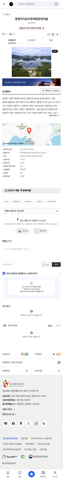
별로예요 (43, 231)
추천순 (58, 326)
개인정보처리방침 (10, 438)
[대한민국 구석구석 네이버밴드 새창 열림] (44, 423)
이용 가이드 (7, 409)
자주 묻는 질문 (30, 449)
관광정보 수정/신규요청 (12, 362)
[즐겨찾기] (48, 34)
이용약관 (24, 438)
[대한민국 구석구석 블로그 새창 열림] (5, 423)
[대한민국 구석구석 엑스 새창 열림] (28, 423)
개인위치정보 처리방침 (12, 444)
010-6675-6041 (26, 149)
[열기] (57, 211)
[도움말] (3, 264)
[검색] (56, 4)
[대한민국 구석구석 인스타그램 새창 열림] (36, 423)
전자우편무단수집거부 (12, 449)
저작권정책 (29, 444)
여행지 (7, 14)
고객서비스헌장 (43, 444)
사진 (47, 265)
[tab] (8, 474)
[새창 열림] (9, 457)
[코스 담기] (52, 34)
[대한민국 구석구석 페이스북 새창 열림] (13, 423)
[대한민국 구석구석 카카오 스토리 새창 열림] (21, 423)
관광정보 (6, 371)
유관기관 (38, 371)
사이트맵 (43, 449)
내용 (53, 115)
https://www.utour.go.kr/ (36, 153)
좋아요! (25, 231)
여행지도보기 (57, 127)
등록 (56, 264)
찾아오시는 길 (8, 414)
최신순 (50, 326)
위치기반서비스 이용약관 (41, 438)
